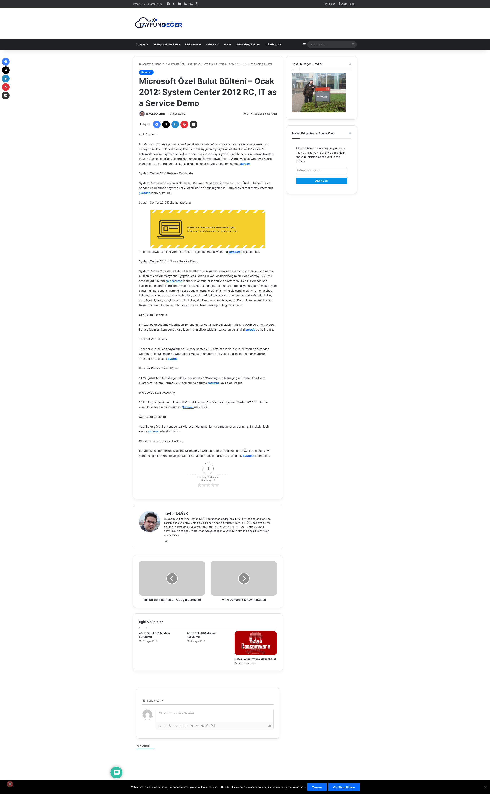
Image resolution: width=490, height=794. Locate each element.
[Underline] (170, 725)
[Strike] (175, 725)
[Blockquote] (191, 725)
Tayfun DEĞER (154, 113)
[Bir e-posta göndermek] (163, 113)
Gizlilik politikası (344, 787)
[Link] (202, 725)
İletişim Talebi (347, 3)
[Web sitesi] (166, 541)
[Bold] (159, 725)
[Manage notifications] (10, 784)
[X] (166, 124)
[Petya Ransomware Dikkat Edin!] (256, 643)
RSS (231, 530)
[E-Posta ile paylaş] (193, 124)
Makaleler (191, 44)
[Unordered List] (186, 725)
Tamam (317, 787)
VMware (211, 44)
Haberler (160, 63)
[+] (213, 725)
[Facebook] (157, 124)
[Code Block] (197, 725)
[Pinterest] (184, 124)
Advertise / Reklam (248, 44)
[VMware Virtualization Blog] (158, 23)
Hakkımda (329, 3)
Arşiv (227, 44)
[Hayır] (485, 787)
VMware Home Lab (165, 44)
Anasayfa (142, 44)
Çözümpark (273, 44)
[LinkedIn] (175, 124)
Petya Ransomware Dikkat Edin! (255, 658)
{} (207, 725)
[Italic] (165, 725)
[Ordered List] (181, 725)
